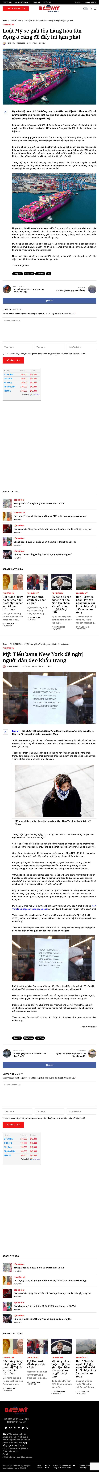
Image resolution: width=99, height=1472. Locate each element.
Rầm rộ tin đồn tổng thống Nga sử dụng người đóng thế (43, 554)
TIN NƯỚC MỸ (15, 20)
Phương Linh (11, 624)
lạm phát (40, 274)
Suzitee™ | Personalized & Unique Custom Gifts (64, 1467)
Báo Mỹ (23, 1468)
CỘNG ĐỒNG (19, 500)
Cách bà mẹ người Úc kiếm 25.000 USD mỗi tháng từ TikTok (45, 542)
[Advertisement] (22, 447)
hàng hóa (29, 274)
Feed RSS (47, 1467)
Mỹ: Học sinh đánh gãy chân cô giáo (37, 600)
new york (40, 1038)
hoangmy (11, 43)
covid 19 (17, 1038)
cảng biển (17, 274)
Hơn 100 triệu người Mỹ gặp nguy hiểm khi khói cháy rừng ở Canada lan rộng (86, 604)
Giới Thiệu (39, 1467)
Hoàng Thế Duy (13, 666)
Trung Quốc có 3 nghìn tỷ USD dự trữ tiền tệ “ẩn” (39, 503)
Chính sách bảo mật (85, 1467)
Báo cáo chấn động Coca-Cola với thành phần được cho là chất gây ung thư (52, 529)
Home (5, 20)
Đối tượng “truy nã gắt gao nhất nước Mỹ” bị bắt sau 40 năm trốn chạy (50, 516)
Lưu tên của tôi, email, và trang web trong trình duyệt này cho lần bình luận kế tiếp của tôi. (45, 354)
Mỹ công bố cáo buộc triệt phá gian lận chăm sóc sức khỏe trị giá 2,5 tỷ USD (61, 604)
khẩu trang (28, 1038)
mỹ (49, 274)
